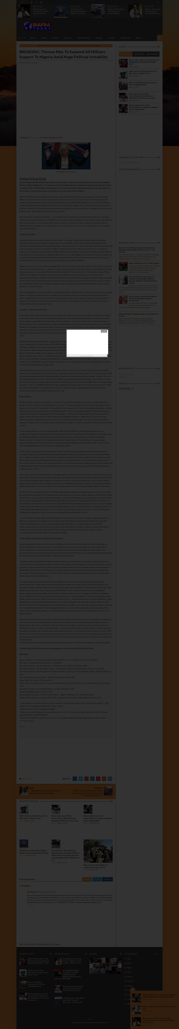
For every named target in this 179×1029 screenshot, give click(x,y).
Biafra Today (90, 356)
